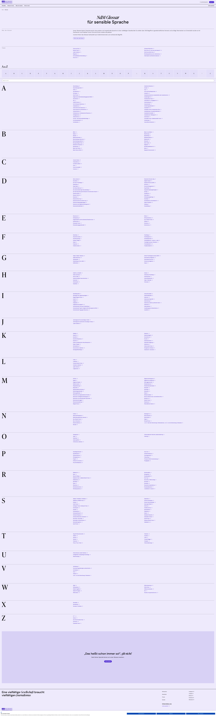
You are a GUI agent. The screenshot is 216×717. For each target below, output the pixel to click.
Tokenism (146, 533)
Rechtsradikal (147, 472)
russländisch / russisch (149, 488)
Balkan (74, 133)
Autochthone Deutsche (149, 122)
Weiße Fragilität (76, 589)
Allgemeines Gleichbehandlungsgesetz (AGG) (82, 96)
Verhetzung (75, 566)
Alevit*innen (75, 95)
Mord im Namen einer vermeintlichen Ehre (153, 396)
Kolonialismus (76, 346)
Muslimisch (146, 402)
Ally (74, 100)
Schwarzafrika (76, 511)
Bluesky (190, 695)
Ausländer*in (147, 107)
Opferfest (75, 438)
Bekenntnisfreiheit (77, 137)
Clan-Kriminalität (76, 167)
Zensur (74, 618)
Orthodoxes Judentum (78, 441)
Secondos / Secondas (77, 518)
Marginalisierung (76, 385)
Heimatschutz (147, 276)
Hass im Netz (76, 276)
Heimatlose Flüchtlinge (149, 274)
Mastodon (191, 699)
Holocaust (146, 282)
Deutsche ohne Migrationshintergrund (81, 204)
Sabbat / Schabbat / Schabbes (79, 498)
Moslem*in (146, 398)
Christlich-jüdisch (77, 163)
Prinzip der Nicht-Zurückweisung (151, 459)
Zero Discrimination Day (78, 619)
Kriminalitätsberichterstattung (79, 55)
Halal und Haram (76, 274)
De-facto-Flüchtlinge (77, 182)
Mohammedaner (147, 394)
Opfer (74, 436)
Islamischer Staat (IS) (148, 299)
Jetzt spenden (108, 661)
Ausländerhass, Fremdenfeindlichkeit (152, 111)
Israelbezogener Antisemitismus (151, 308)
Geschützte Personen (148, 259)
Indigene (75, 300)
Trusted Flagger (147, 539)
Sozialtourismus (147, 507)
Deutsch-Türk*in (76, 195)
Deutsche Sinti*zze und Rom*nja (80, 200)
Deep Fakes (75, 186)
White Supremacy (148, 585)
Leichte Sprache (204, 2)
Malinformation (76, 384)
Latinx (74, 359)
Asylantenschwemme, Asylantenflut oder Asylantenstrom (156, 95)
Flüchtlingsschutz (148, 238)
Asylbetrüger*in (147, 96)
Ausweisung (146, 120)
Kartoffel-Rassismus (77, 338)
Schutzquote (76, 507)
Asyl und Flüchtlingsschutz (150, 91)
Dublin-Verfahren (148, 202)
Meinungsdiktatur (77, 393)
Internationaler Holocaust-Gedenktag (81, 306)
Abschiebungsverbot (77, 87)
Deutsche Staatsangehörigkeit (79, 202)
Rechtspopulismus (77, 488)
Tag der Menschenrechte (78, 533)
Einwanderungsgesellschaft (79, 225)
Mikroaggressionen (148, 382)
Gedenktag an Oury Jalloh (78, 261)
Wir (145, 590)
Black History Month (77, 150)
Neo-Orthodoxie (76, 421)
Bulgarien (146, 144)
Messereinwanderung (77, 402)
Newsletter (164, 694)
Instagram (191, 691)
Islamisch (146, 297)
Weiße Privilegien (76, 590)
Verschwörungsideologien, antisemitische (82, 568)
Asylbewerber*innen (148, 98)
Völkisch (75, 573)
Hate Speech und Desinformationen (151, 55)
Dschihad (146, 198)
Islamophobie (147, 306)
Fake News (75, 235)
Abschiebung (76, 86)
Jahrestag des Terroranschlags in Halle (81, 319)
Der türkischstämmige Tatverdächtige (81, 189)
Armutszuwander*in (77, 120)
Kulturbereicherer (148, 340)
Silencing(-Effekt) (148, 504)
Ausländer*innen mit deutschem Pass (152, 109)
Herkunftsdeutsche (148, 278)
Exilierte (146, 221)
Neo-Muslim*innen (77, 419)
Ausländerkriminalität (149, 113)
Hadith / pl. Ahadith (77, 273)
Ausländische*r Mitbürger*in (150, 114)
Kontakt (163, 699)
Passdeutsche (76, 453)
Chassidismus (76, 161)
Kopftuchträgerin (148, 335)
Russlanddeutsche (148, 487)
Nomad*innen (147, 421)
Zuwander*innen (76, 623)
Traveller (146, 535)
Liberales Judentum (77, 365)
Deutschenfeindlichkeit (78, 206)
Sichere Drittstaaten (148, 500)
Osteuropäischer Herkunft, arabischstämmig (153, 434)
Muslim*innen (76, 50)
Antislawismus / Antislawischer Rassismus (82, 113)
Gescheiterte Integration (149, 257)
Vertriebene (75, 570)
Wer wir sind (26, 5)
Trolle (145, 537)
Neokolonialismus (77, 422)
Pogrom (75, 459)
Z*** (74, 616)
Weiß (74, 585)
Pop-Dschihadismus (77, 462)
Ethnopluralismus (148, 217)
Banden (74, 135)
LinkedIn (190, 693)
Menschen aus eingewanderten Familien (81, 394)
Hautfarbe (75, 283)
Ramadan (75, 481)
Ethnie (145, 216)
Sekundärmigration (77, 522)
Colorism (75, 169)
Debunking (75, 184)
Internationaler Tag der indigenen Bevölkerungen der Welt (85, 308)
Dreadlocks (146, 193)
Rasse (74, 483)
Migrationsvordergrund (149, 380)
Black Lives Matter (148, 132)
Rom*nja (146, 478)
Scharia (74, 502)
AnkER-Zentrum (76, 102)
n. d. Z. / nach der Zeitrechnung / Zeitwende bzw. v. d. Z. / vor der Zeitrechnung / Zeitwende (163, 422)
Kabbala (75, 333)
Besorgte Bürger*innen (78, 142)
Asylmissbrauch (147, 102)
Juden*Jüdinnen (76, 52)
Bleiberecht (146, 139)
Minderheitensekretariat (149, 385)
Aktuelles (4, 5)
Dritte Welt (146, 195)
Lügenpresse (76, 368)
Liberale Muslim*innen (78, 363)
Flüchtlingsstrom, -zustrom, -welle (151, 240)
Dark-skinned (76, 179)
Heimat (146, 273)
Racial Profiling (76, 476)
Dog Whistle (147, 188)
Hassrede (75, 280)
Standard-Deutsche (148, 514)
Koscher (146, 338)
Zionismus (75, 621)
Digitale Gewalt (147, 180)
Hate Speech (76, 282)
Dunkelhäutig (147, 206)
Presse (163, 697)
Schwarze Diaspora (77, 514)
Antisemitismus (76, 111)
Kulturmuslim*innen (148, 346)
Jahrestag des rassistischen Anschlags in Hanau (83, 321)
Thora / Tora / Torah (77, 542)
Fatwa (74, 242)
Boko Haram (147, 142)
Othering (146, 436)
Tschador (146, 541)
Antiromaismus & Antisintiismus (80, 109)
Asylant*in (146, 93)
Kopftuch (146, 333)
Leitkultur (75, 361)
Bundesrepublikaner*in (149, 146)
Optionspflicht (76, 440)
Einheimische (76, 221)
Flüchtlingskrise (147, 236)
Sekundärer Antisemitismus (79, 520)
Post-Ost (75, 57)
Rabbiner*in (75, 472)
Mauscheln (75, 387)
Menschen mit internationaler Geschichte (82, 398)
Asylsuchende (147, 104)
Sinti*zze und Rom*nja (149, 52)
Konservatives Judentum (78, 347)
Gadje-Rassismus (77, 257)
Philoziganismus (76, 457)
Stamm (146, 513)
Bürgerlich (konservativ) (149, 150)
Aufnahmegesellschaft (149, 105)
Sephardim (146, 498)
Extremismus (147, 225)
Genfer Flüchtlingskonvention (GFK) (151, 255)
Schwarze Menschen (148, 48)
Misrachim (146, 391)
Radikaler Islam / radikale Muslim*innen (81, 478)
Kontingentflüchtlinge (77, 349)
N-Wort (74, 413)
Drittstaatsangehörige (149, 197)
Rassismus (75, 485)
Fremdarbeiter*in (148, 244)
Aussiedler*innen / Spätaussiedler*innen (152, 118)
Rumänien (146, 483)
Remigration (147, 474)
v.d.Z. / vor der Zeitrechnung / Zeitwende (81, 575)
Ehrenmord (75, 216)
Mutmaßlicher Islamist (149, 403)
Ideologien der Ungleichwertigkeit (80, 295)
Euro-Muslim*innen (148, 219)
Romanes (146, 481)
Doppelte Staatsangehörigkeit (150, 189)
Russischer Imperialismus (149, 485)
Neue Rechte (147, 417)
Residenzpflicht (147, 476)
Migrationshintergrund (149, 378)
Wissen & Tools (10, 5)
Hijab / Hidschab (147, 280)
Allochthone (75, 98)
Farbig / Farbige (76, 240)
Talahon (75, 535)
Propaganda (147, 460)
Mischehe (146, 387)
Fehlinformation (76, 245)
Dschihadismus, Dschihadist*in (150, 200)
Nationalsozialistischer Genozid (79, 417)
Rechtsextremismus (77, 487)
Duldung (146, 204)
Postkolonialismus (148, 453)
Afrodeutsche (76, 91)
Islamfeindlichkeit (148, 295)
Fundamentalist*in (148, 245)
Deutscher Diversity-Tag (149, 179)
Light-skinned (76, 366)
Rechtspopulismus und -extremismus (152, 54)
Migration (75, 54)
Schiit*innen (75, 504)
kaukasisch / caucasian (149, 349)
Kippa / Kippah (76, 344)
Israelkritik (146, 310)
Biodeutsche (76, 146)
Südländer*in (147, 522)
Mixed (145, 393)
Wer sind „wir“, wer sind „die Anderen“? (152, 50)
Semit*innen (75, 524)
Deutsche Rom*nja (77, 198)
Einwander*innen (76, 223)
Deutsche (75, 197)
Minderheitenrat (147, 384)
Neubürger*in (147, 413)
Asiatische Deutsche (148, 86)
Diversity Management (149, 186)
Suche (211, 2)
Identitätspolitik (76, 293)
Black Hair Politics (77, 148)
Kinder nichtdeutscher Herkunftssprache (81, 342)
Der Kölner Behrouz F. (77, 188)
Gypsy (145, 263)
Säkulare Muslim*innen (149, 520)
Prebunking (146, 457)
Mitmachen (164, 691)
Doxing (145, 191)
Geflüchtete (75, 263)
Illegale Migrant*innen (77, 297)
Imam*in (75, 299)
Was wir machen (19, 5)
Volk (74, 571)
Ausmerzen (146, 116)
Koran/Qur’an (147, 337)
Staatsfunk (146, 511)
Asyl (145, 89)
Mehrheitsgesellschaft (78, 391)
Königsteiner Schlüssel (149, 347)
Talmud (74, 537)
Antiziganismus (76, 114)
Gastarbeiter (76, 259)
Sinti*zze (146, 505)
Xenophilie (75, 602)
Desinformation (76, 193)
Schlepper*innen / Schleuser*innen (80, 505)
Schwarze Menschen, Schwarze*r (80, 516)
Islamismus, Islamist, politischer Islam (152, 302)
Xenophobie (75, 604)
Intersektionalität (148, 293)
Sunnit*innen (147, 518)
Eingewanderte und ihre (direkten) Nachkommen (83, 219)
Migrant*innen (76, 403)
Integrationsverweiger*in (78, 304)
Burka (145, 148)
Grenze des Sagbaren (148, 261)
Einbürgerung (76, 217)
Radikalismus (76, 479)
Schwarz (75, 509)
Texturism (75, 541)
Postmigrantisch (147, 455)
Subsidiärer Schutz (148, 516)
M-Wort (75, 378)
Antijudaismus (76, 105)
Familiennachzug (76, 238)
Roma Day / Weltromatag (149, 479)
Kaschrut (75, 340)
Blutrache (146, 141)
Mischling (146, 389)
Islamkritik (146, 304)
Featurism (75, 244)
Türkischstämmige (148, 542)
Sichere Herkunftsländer (149, 502)
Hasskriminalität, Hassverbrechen (80, 278)
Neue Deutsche (147, 415)
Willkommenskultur (148, 589)
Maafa (74, 380)
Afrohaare (75, 93)
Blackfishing (147, 135)
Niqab (145, 419)
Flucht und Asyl (76, 48)
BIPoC (74, 132)
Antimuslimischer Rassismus (79, 107)
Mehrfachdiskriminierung (78, 389)
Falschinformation (77, 236)
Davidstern (75, 180)
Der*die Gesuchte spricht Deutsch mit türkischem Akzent (85, 191)
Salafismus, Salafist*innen (78, 500)
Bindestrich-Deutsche (77, 144)
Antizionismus (76, 116)
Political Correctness (77, 460)
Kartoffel (75, 337)
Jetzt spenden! (211, 5)
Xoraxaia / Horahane (77, 606)
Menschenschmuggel (77, 400)
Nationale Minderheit (77, 415)
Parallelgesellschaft (77, 451)
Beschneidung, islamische (78, 139)
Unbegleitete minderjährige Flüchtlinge (81, 554)
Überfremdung (76, 556)
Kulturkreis (146, 344)
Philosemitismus (76, 455)
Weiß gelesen (76, 587)
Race (74, 474)
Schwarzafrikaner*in (77, 513)
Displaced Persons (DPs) (149, 182)
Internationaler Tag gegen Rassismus (81, 310)
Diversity (146, 184)
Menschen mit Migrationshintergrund (81, 396)
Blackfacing (146, 133)
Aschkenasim (76, 122)
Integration (75, 302)
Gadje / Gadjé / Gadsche (78, 255)
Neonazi (75, 424)
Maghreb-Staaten (77, 382)
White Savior (76, 592)
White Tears (146, 587)
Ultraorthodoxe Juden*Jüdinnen (80, 552)
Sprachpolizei (147, 509)
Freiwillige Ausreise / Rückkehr (150, 242)
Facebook (191, 697)
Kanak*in (75, 335)
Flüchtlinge (146, 235)
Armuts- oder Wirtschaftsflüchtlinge (80, 118)
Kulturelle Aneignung (148, 342)
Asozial (145, 87)
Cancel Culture (76, 160)
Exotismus (146, 223)
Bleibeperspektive (148, 137)
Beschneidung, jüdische (78, 141)
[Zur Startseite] (7, 2)
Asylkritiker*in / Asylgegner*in (150, 100)
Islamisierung (147, 300)
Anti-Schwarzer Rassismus (78, 104)
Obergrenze (75, 434)
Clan (74, 165)
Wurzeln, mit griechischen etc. (150, 592)
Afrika (74, 89)
